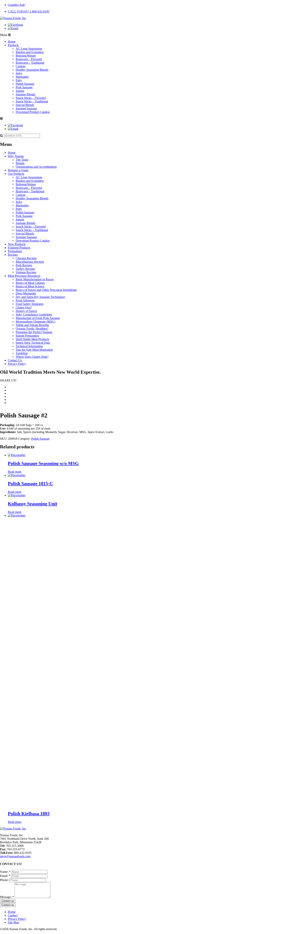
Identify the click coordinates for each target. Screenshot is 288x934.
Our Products (16, 173)
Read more (14, 471)
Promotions (15, 251)
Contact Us (15, 360)
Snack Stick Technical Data (33, 342)
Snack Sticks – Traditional (32, 101)
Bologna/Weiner (26, 55)
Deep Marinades (26, 293)
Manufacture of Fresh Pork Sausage (38, 318)
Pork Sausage (24, 87)
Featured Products (19, 247)
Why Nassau (16, 156)
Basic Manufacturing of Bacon (35, 279)
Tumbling (22, 353)
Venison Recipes (26, 272)
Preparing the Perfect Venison (34, 332)
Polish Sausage (25, 83)
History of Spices (26, 311)
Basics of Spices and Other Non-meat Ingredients (46, 290)
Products (13, 45)
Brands (20, 163)
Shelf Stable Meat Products (32, 339)
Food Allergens (25, 300)
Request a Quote (18, 170)
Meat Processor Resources (24, 275)
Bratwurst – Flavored (29, 59)
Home (11, 41)
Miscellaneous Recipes (30, 261)
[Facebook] (15, 24)
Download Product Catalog (33, 112)
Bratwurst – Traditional (30, 62)
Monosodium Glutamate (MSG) (35, 321)
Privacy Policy (17, 363)
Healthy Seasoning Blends (32, 69)
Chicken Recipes (26, 258)
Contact (12, 915)
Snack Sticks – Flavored (31, 98)
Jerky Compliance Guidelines (34, 314)
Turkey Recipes (25, 268)
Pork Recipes (24, 265)
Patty (19, 80)
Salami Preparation (27, 335)
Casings (20, 66)
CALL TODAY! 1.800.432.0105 (28, 11)
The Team (22, 159)
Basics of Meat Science (30, 286)
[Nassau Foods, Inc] (13, 18)
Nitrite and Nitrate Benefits (32, 325)
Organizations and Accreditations (36, 166)
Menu (4, 35)
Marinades (22, 76)
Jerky (19, 73)
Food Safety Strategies (29, 304)
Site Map (13, 922)
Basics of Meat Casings (30, 282)
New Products (16, 244)
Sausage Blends (25, 94)
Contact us (8, 900)
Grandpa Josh (16, 4)
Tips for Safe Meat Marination (34, 349)
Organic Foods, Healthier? (32, 328)
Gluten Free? (24, 307)
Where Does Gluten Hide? (32, 356)
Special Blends (25, 105)
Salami (20, 90)
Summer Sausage (26, 108)
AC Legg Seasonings (29, 48)
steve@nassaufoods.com (15, 856)
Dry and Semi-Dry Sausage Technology (40, 297)
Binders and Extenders (30, 52)
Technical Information (29, 346)
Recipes (13, 254)
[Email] (13, 28)
